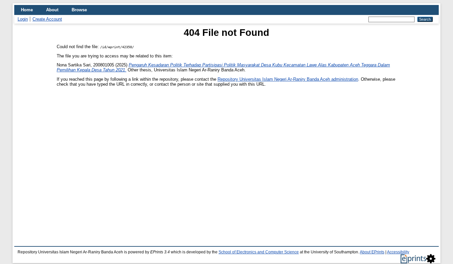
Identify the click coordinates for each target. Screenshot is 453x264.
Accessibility (398, 252)
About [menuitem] (52, 9)
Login (23, 19)
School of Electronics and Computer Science (259, 252)
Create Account (47, 19)
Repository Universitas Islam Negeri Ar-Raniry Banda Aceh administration (288, 79)
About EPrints (372, 252)
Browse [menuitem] (79, 9)
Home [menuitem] (27, 9)
